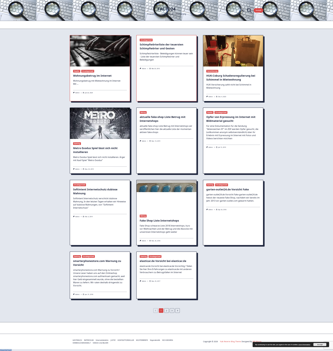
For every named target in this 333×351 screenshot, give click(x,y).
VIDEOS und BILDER (100, 343)
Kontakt (258, 10)
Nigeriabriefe (155, 340)
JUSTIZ (113, 340)
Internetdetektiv (102, 340)
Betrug (143, 112)
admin (77, 93)
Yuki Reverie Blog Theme (230, 341)
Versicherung (212, 71)
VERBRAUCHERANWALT (82, 343)
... (77, 83)
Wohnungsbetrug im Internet (92, 75)
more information (304, 345)
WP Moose (257, 341)
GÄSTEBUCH (77, 340)
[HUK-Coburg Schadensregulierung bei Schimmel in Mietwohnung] (233, 50)
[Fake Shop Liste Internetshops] (166, 195)
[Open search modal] (249, 10)
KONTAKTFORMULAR (126, 340)
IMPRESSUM (89, 340)
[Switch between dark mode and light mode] (243, 10)
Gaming (77, 143)
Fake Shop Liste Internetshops (159, 220)
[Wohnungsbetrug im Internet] (100, 50)
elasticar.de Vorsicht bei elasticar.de (163, 261)
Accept (320, 344)
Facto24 (166, 9)
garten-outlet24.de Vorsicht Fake (227, 189)
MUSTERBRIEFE (142, 340)
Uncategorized (87, 71)
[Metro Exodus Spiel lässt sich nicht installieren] (100, 123)
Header (76, 71)
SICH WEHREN (167, 340)
